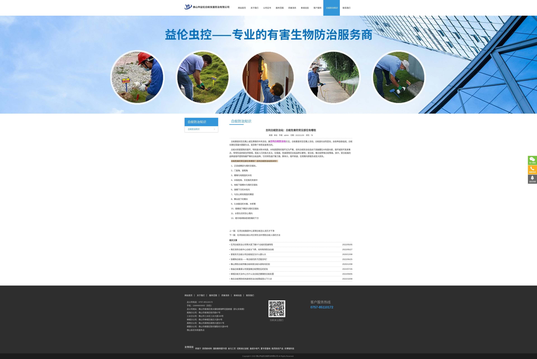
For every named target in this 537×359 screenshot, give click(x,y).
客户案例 (317, 8)
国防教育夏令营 (220, 348)
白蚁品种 (296, 153)
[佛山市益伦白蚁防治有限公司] (207, 4)
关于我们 (254, 8)
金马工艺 (232, 348)
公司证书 (267, 8)
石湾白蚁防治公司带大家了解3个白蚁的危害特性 (252, 244)
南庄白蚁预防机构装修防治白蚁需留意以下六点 (251, 279)
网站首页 (242, 8)
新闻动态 (305, 8)
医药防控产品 (277, 348)
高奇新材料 (207, 348)
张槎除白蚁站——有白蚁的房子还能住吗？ (249, 259)
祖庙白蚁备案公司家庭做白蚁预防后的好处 (249, 269)
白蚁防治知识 (332, 8)
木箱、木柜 (249, 204)
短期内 (305, 156)
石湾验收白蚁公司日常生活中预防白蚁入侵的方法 (258, 235)
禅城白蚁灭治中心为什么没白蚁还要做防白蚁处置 (252, 274)
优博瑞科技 (289, 348)
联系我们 (346, 8)
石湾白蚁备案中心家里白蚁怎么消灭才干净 (255, 231)
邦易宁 (198, 348)
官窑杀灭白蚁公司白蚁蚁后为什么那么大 (248, 254)
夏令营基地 (265, 348)
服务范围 (280, 8)
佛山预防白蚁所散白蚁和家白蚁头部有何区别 (250, 264)
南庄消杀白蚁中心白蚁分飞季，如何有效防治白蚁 (252, 249)
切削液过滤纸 (243, 348)
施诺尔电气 (255, 348)
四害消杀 (292, 8)
